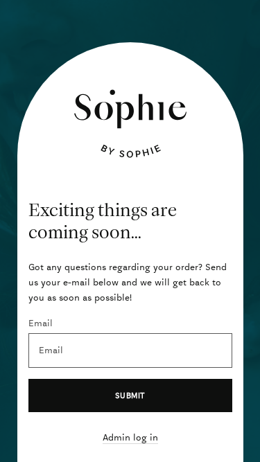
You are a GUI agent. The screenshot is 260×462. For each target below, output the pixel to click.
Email (40, 323)
